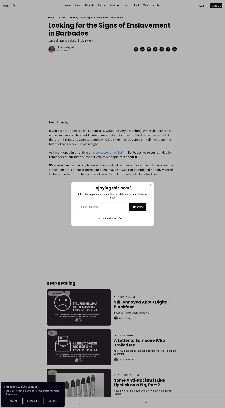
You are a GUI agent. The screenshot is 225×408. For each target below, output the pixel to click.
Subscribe (138, 207)
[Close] (150, 184)
